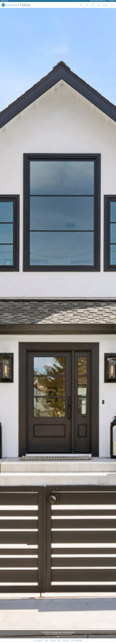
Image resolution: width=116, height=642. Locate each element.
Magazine (105, 5)
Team (81, 5)
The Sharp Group (10, 5)
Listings (98, 5)
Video (46, 640)
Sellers (92, 5)
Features (53, 640)
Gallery (38, 640)
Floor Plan (65, 640)
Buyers (86, 5)
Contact (112, 5)
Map (59, 640)
